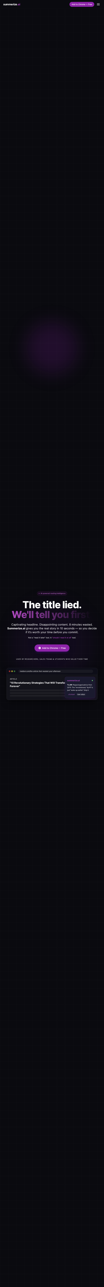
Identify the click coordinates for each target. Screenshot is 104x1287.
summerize (11, 4)
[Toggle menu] (98, 4)
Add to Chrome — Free (82, 4)
